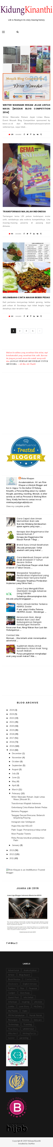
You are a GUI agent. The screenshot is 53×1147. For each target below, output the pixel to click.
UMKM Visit (28, 1029)
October (16, 761)
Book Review (14, 979)
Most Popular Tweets (21, 834)
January (16, 845)
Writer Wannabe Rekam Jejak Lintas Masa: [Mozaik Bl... (28, 798)
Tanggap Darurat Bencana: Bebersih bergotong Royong (28, 816)
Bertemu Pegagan (19, 811)
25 (12, 134)
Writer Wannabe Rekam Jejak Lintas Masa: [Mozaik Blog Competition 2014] (26, 108)
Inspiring (25, 1002)
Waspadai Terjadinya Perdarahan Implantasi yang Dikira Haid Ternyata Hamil (33, 575)
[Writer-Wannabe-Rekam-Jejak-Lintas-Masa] (40, 59)
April (14, 785)
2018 (12, 734)
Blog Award (24, 975)
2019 (12, 730)
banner (11, 1038)
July (14, 773)
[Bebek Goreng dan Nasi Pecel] (13, 252)
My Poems (13, 1011)
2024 (12, 710)
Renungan (12, 1020)
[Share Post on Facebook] (24, 134)
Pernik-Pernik (35, 1015)
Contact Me (12, 635)
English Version (30, 984)
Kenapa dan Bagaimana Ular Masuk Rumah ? (33, 533)
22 (12, 316)
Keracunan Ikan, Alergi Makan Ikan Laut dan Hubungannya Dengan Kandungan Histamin (29, 621)
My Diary (38, 1006)
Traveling (27, 1024)
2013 (12, 850)
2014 (12, 750)
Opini (24, 1011)
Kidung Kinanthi (34, 1141)
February (16, 793)
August (15, 769)
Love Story (24, 1006)
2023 (12, 714)
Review (25, 1020)
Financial (33, 988)
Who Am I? (13, 1033)
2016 (12, 742)
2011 (12, 858)
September (17, 765)
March (15, 789)
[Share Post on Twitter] (27, 134)
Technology (13, 1024)
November (17, 757)
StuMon (31, 1143)
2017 (12, 738)
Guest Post (13, 997)
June (14, 777)
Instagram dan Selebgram (23, 822)
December (17, 753)
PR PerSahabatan (16, 1015)
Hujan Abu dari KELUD (21, 826)
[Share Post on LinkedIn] (34, 134)
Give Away (25, 993)
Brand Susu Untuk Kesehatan (33, 544)
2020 (12, 726)
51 (12, 234)
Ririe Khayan (27, 478)
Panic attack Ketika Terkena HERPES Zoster (32, 605)
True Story (13, 1029)
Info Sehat (28, 997)
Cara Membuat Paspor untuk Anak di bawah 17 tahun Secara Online (33, 560)
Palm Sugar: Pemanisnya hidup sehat (28, 830)
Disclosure (13, 984)
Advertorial (13, 970)
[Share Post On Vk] (37, 134)
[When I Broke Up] (16, 59)
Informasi (12, 1002)
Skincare (38, 1020)
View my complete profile (17, 506)
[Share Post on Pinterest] (30, 134)
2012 (12, 854)
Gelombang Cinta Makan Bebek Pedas (26, 297)
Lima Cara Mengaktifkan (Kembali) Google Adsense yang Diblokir (31, 591)
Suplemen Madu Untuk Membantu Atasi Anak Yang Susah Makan (32, 648)
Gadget (11, 993)
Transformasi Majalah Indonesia (24, 211)
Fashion (11, 988)
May (14, 781)
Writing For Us (29, 1033)
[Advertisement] (26, 400)
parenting (24, 1038)
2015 (12, 746)
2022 (12, 718)
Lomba (11, 1006)
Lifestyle (38, 1002)
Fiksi (22, 988)
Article (11, 975)
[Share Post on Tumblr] (40, 134)
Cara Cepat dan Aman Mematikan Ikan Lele (29, 519)
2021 (12, 722)
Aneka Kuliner (30, 970)
